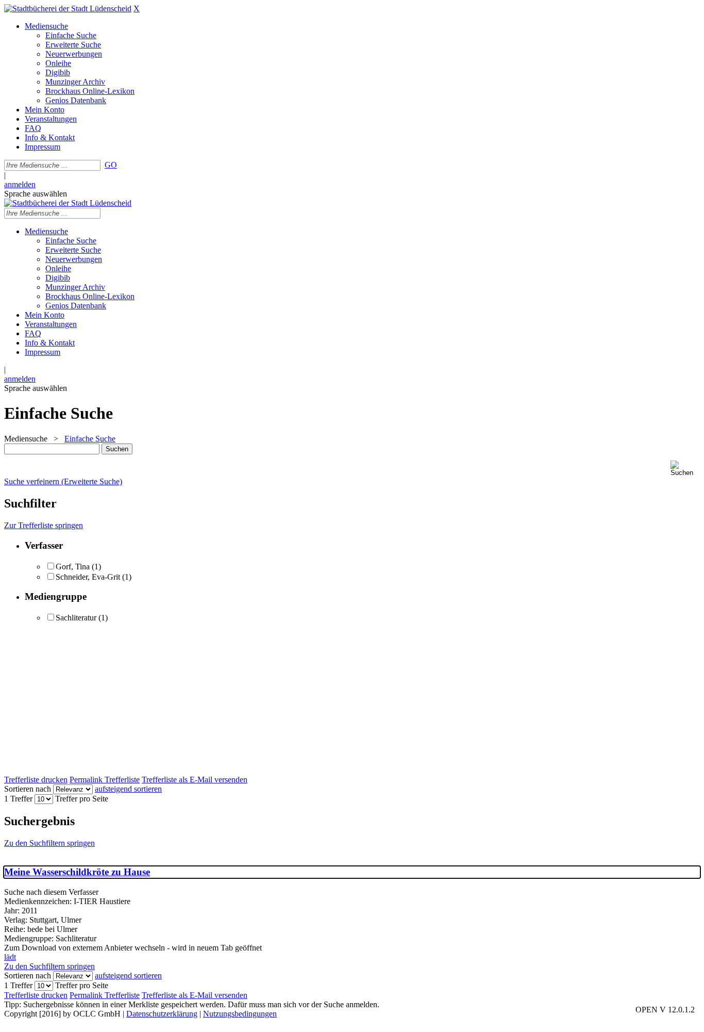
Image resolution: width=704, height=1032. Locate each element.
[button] (685, 469)
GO (111, 164)
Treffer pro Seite (81, 798)
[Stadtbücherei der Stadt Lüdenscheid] (67, 8)
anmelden (20, 184)
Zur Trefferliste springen (43, 525)
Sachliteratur (76, 617)
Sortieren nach (27, 788)
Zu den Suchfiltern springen (49, 843)
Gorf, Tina (74, 566)
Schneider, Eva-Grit (88, 576)
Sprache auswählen (35, 193)
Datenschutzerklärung (161, 1013)
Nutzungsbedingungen (240, 1013)
